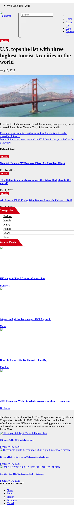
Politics (7, 228)
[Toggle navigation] (19, 25)
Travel (4, 41)
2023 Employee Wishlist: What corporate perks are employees (35, 401)
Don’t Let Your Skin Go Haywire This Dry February (22, 474)
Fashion (7, 216)
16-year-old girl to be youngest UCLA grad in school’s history (25, 457)
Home (69, 18)
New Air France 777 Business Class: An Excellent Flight (32, 163)
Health (7, 220)
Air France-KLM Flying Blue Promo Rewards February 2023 (36, 200)
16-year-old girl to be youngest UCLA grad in (25, 319)
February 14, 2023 (10, 446)
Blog (68, 28)
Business (5, 285)
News (6, 224)
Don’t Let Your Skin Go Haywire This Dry (24, 360)
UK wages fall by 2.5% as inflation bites (22, 278)
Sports (6, 232)
